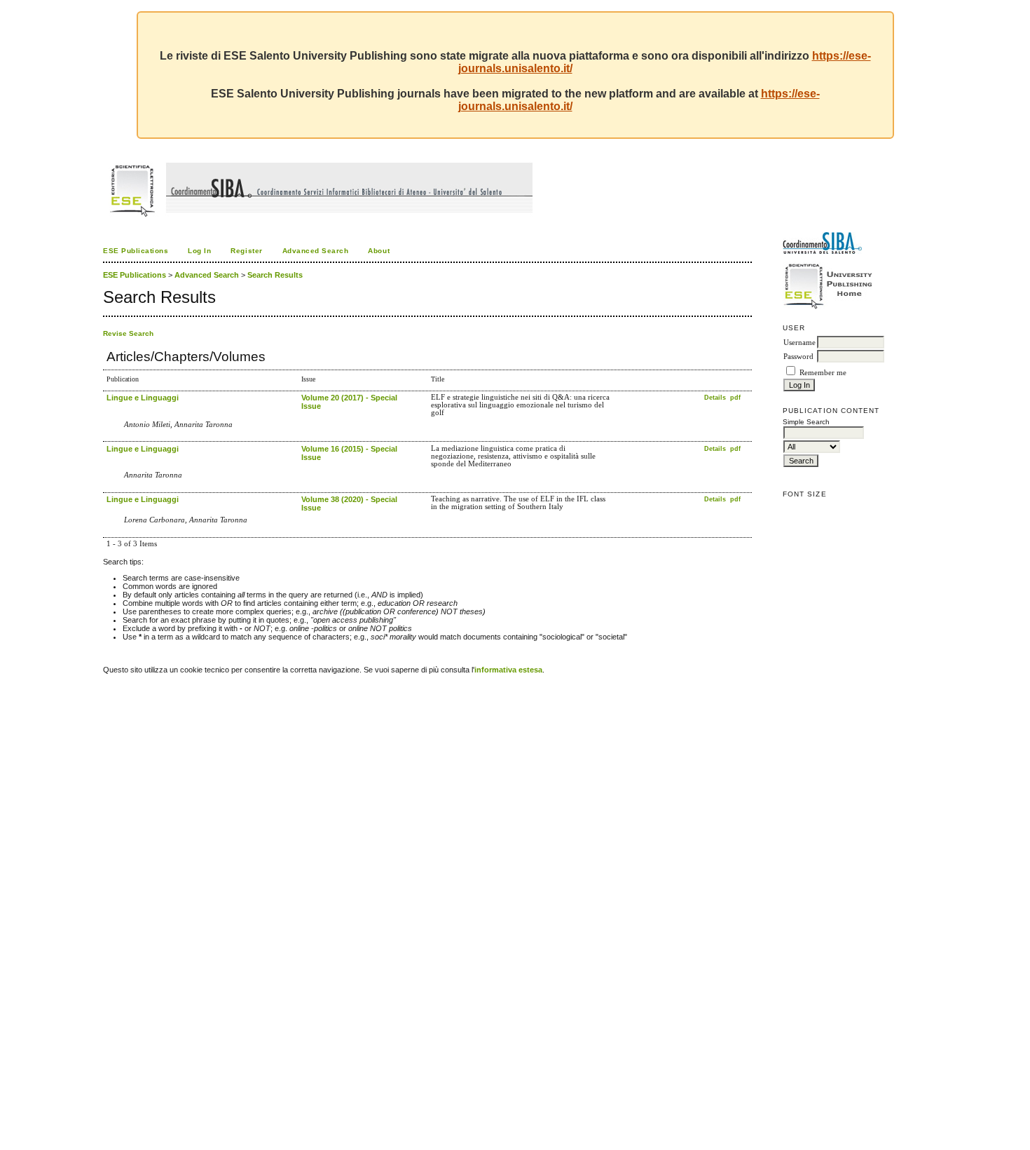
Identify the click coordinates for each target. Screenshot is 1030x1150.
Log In (199, 251)
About (379, 251)
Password (798, 356)
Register (246, 251)
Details (716, 397)
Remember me (822, 373)
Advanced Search (315, 251)
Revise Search (128, 333)
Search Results (275, 275)
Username (799, 342)
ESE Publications (135, 251)
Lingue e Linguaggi (143, 397)
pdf (735, 397)
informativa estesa (508, 669)
